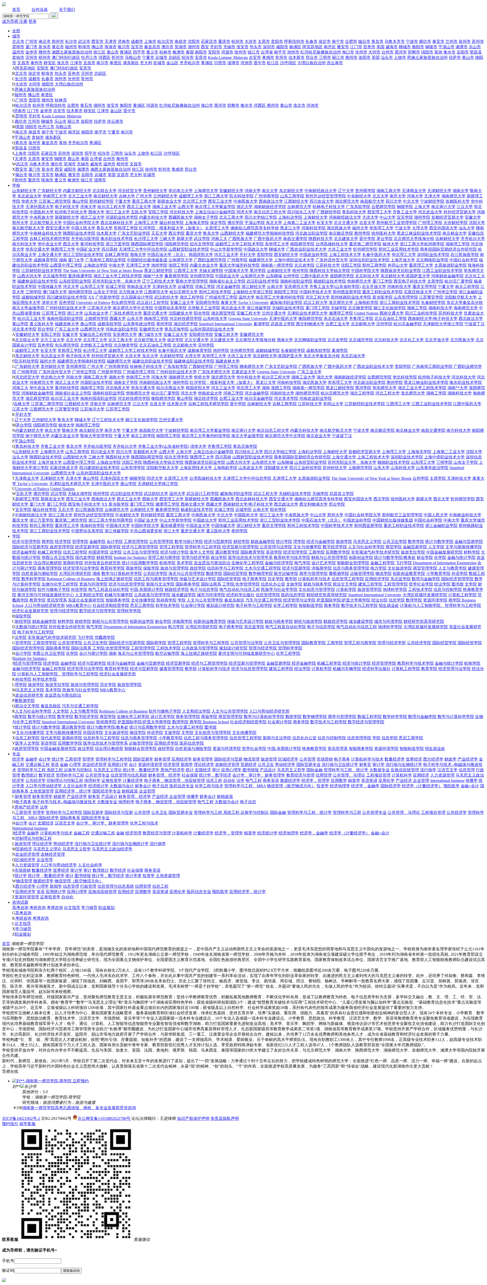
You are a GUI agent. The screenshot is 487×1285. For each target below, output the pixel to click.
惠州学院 (362, 233)
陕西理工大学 (63, 249)
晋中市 (260, 63)
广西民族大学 (240, 238)
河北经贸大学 (130, 191)
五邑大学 (139, 212)
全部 (16, 31)
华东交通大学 (37, 249)
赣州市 (45, 52)
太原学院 (435, 281)
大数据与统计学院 (31, 627)
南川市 (102, 63)
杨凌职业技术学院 (197, 509)
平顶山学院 (255, 222)
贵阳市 (277, 41)
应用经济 (421, 775)
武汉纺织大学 (166, 297)
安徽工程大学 (248, 313)
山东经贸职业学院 (75, 281)
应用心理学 (231, 770)
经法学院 (442, 584)
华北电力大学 (180, 191)
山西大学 (186, 206)
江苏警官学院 (431, 297)
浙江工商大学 (216, 196)
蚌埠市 (84, 47)
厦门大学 (76, 260)
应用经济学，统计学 (73, 791)
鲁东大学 (211, 233)
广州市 (31, 41)
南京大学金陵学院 (28, 308)
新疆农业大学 (169, 201)
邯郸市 (414, 52)
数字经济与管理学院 (97, 611)
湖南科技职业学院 (296, 281)
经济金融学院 (24, 552)
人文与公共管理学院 (205, 600)
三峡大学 (167, 238)
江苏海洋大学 (99, 308)
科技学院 (79, 589)
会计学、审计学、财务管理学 (258, 775)
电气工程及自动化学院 (108, 589)
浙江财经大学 (253, 286)
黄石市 (58, 47)
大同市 (374, 52)
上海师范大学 (206, 191)
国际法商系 (211, 584)
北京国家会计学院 (137, 297)
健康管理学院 (171, 668)
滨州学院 (384, 324)
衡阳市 (418, 47)
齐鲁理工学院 (361, 318)
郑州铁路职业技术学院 (351, 297)
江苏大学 (20, 409)
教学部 (291, 579)
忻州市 (118, 57)
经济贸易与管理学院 (240, 547)
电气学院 (302, 563)
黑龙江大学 (290, 228)
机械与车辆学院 (119, 595)
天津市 (111, 41)
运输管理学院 (362, 573)
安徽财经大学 (231, 191)
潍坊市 (167, 47)
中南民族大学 (245, 201)
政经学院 (198, 568)
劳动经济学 (285, 764)
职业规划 (106, 907)
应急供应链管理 (405, 770)
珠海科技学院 (92, 525)
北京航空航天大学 (45, 222)
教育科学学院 (112, 568)
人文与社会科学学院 (366, 547)
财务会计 (143, 786)
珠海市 (111, 47)
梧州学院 (300, 270)
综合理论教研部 (47, 563)
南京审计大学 (443, 206)
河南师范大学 (41, 382)
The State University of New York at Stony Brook (103, 270)
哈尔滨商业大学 (170, 388)
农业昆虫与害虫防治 (212, 563)
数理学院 (414, 600)
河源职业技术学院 (122, 217)
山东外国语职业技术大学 (212, 329)
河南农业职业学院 (122, 329)
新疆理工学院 (27, 499)
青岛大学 (104, 228)
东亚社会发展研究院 (86, 600)
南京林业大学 (454, 233)
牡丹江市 (89, 57)
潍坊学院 (235, 222)
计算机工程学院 (462, 595)
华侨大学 (29, 201)
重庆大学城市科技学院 (239, 265)
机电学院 (167, 563)
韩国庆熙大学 (201, 254)
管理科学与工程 (70, 775)
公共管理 (307, 759)
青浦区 (207, 63)
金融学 (31, 759)
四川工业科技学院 (421, 313)
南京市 (45, 41)
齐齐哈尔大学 (473, 238)
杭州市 (237, 41)
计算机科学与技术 (314, 579)
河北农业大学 (430, 212)
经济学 (18, 759)
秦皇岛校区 (234, 600)
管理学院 (80, 541)
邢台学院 (46, 329)
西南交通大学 (391, 313)
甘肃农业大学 (243, 372)
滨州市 (31, 57)
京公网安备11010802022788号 (104, 1118)
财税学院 (104, 557)
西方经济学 (433, 759)
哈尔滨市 (165, 41)
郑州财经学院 (101, 201)
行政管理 (88, 886)
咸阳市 (282, 47)
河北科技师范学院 (185, 318)
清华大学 (50, 302)
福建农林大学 (67, 324)
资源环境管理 (150, 764)
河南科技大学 (399, 286)
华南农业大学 (139, 286)
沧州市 (361, 52)
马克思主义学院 (367, 541)
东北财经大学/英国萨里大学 (405, 276)
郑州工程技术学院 (215, 292)
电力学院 (378, 568)
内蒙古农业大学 (204, 265)
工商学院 (316, 552)
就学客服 (27, 1124)
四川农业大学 (321, 201)
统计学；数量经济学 (141, 770)
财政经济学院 (177, 589)
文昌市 (23, 63)
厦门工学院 (382, 281)
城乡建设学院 (183, 595)
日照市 (220, 63)
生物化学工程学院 (247, 563)
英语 (55, 764)
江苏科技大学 (328, 265)
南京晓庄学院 (341, 233)
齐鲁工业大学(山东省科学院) (335, 286)
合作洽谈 (39, 9)
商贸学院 (394, 547)
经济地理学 (340, 786)
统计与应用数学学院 (140, 563)
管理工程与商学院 (164, 557)
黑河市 (401, 52)
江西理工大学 (185, 270)
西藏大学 (118, 318)
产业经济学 (468, 759)
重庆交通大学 (155, 313)
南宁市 (338, 41)
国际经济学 (390, 786)
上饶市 (400, 57)
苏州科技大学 (450, 313)
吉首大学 (367, 222)
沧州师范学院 (202, 276)
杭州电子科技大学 (71, 212)
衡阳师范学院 (310, 318)
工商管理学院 (136, 541)
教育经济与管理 (300, 775)
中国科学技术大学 (315, 292)
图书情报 (250, 770)
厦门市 (31, 47)
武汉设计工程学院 (152, 302)
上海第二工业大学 (299, 222)
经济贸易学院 (87, 547)
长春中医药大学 (376, 254)
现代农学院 (85, 557)
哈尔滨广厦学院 (458, 281)
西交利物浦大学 (310, 324)
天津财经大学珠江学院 (443, 324)
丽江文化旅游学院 (389, 308)
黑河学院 (258, 270)
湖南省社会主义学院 (227, 281)
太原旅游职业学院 (450, 265)
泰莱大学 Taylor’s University (245, 302)
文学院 (471, 584)
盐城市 (159, 63)
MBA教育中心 (79, 605)
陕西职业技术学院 (79, 233)
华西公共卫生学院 (58, 557)
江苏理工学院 (54, 313)
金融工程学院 (382, 563)
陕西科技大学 (320, 238)
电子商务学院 (254, 579)
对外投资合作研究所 (102, 563)
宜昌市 (89, 63)
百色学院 (67, 302)
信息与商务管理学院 (351, 568)
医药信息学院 (293, 595)
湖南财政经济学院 (270, 206)
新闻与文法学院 (160, 584)
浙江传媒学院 (259, 308)
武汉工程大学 (315, 302)
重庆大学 (194, 233)
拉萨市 (455, 57)
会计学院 (115, 541)
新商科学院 (73, 563)
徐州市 (240, 52)
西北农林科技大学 (116, 222)
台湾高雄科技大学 (332, 244)
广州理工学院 (430, 222)
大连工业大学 (340, 249)
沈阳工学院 (351, 265)
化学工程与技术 (209, 786)
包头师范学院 (123, 302)
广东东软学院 (358, 206)
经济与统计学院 (174, 552)
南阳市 (201, 52)
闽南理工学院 (156, 318)
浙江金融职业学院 (441, 525)
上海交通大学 (50, 254)
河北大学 (71, 286)
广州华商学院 (267, 196)
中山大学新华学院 (226, 249)
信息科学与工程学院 (225, 568)
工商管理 (73, 759)
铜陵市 (431, 47)
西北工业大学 (139, 206)
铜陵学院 (405, 206)
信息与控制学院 (447, 589)
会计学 (45, 759)
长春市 (311, 41)
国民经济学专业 (106, 791)
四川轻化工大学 (301, 212)
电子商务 (342, 759)
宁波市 (412, 41)
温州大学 (246, 297)
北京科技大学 (367, 276)
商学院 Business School (209, 722)
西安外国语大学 (443, 228)
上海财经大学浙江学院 (252, 292)
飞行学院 (404, 563)
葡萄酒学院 (339, 573)
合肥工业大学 (337, 324)
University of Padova (93, 302)
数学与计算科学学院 (456, 716)
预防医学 (451, 786)
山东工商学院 (292, 196)
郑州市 (58, 41)
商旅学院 (134, 568)
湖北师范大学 (347, 201)
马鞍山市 (133, 57)
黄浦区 (126, 52)
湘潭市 (462, 47)
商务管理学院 (50, 568)
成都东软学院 (109, 324)
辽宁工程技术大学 (158, 281)
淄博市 (233, 63)
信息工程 (214, 780)
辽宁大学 (346, 191)
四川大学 (394, 201)
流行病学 (428, 770)
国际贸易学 (143, 759)
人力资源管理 (442, 775)
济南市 (124, 41)
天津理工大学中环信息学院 (143, 249)
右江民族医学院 (464, 254)
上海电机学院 (366, 302)
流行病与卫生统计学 (340, 764)
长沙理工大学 (146, 238)
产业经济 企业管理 (412, 780)
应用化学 (386, 780)
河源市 (227, 52)
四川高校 (109, 249)
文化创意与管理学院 (317, 589)
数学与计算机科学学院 (121, 573)
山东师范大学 (252, 276)
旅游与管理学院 (174, 568)
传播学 (471, 780)
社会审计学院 (193, 605)
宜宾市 (137, 47)
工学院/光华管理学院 (241, 584)
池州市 (293, 52)
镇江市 (254, 52)
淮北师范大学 (341, 302)
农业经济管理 (94, 764)
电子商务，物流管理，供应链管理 (174, 780)
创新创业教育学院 (409, 573)
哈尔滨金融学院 (407, 324)
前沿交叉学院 (345, 584)
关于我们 (67, 9)
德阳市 (48, 84)
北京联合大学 (104, 191)
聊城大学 (277, 249)
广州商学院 (237, 260)
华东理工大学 (381, 228)
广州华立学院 (445, 292)
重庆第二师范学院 (365, 244)
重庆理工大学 (421, 265)
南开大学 (398, 196)
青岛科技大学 (354, 212)
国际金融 (314, 770)
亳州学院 (164, 324)
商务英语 (271, 780)
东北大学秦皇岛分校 (464, 302)
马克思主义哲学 (291, 770)
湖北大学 (244, 206)
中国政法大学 (256, 249)
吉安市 (255, 57)
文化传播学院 (143, 600)
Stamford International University (225, 324)
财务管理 (162, 759)
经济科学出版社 (240, 595)
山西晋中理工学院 (66, 265)
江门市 (356, 47)
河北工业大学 (226, 254)
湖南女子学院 (206, 217)
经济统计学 (98, 786)
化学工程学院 (285, 605)
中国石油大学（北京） (167, 254)
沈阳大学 (477, 222)
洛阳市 (364, 57)
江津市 (76, 63)
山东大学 (135, 318)
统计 (190, 770)
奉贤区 (116, 63)
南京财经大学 (105, 196)
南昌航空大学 (372, 201)
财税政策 (130, 791)
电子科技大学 (67, 206)
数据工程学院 (369, 716)
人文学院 (436, 547)
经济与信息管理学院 (127, 584)
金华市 (31, 52)
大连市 (251, 41)
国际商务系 (70, 818)
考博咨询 (55, 907)
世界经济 (414, 759)
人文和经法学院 (89, 595)
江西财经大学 (296, 201)
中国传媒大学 (50, 286)
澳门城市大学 (55, 292)
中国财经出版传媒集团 (147, 260)
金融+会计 (470, 786)
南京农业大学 (233, 308)
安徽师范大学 (151, 329)
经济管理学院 (295, 552)
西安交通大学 (58, 228)
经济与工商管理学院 (140, 547)
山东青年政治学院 (139, 324)
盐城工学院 (116, 286)
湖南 (63, 260)
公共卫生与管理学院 (141, 552)
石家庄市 (209, 41)
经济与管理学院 (26, 541)
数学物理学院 (261, 573)
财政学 (450, 759)
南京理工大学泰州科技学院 (280, 297)
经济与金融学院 (320, 541)
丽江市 (338, 57)
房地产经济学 (172, 770)
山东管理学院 (406, 297)
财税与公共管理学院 (329, 557)
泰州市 (36, 63)
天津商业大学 (414, 191)
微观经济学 (290, 780)
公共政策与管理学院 (152, 595)
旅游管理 (269, 759)
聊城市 (405, 47)
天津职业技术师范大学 (307, 313)
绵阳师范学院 (176, 244)
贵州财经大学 (155, 191)
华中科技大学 (248, 377)
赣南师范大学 (251, 366)
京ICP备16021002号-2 (21, 1118)
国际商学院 (110, 547)
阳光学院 (202, 313)
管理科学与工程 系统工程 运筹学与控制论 (54, 770)
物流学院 (383, 573)
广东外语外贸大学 (332, 260)
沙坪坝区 (288, 63)
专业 (16, 754)
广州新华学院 (107, 297)
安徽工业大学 (182, 302)
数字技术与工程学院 (359, 605)
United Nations (366, 313)
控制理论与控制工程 (65, 780)
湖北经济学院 (185, 324)
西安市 (97, 41)
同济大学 (244, 212)
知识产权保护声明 (193, 1118)
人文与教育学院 (452, 568)
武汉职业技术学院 (263, 281)
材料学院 (472, 552)
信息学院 (397, 600)
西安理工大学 (379, 212)
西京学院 (176, 233)
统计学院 (284, 541)
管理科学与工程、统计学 (346, 770)
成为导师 (10, 21)
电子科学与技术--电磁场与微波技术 (64, 802)
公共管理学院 (161, 541)
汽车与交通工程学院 (264, 600)
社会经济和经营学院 (111, 605)
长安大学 (325, 222)
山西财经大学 (232, 233)
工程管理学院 (396, 584)
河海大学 (415, 196)
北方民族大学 (131, 292)
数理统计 (29, 775)
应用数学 (339, 780)
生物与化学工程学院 (60, 584)
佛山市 (97, 47)
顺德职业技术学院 (330, 281)
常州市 (281, 57)
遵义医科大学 (41, 324)
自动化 (229, 780)
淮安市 (242, 47)
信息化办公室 (273, 584)
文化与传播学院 (307, 547)
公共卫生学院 (394, 541)
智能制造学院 (311, 605)
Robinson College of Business (71, 579)
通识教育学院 (227, 552)
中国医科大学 (41, 212)
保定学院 (218, 222)
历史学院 (276, 579)
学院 (16, 536)
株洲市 (178, 52)
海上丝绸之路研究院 (114, 579)
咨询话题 (20, 902)
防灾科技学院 (241, 196)
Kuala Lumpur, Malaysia (228, 57)
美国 (380, 47)
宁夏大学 (123, 201)
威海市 (392, 47)
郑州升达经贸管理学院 (325, 196)
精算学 (354, 780)
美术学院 (185, 563)
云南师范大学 (180, 260)
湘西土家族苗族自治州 (72, 52)
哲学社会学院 (421, 584)
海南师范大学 (466, 308)
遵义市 (152, 52)
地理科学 (92, 780)
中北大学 (411, 201)
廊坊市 (425, 41)
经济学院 (63, 541)
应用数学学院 (338, 552)
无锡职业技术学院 (288, 308)
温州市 (18, 52)
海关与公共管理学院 (186, 573)
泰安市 (438, 41)
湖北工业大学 (92, 217)
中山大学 (387, 217)
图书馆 (457, 584)
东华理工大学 (277, 244)
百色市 (369, 47)
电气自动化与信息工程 (239, 589)
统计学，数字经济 (215, 775)
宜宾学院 (405, 217)
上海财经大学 (315, 217)
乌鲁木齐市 (395, 41)
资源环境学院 (435, 600)
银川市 (124, 47)
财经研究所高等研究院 (326, 595)
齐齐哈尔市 (190, 63)
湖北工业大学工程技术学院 (117, 276)
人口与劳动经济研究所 (44, 605)
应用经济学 (181, 759)
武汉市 (84, 41)
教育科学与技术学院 (292, 557)
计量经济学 (133, 780)
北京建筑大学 (346, 238)
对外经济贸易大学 (459, 212)
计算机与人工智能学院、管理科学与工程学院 (440, 605)
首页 (16, 9)
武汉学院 (202, 238)
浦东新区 (131, 63)
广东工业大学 (67, 329)
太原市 (264, 41)
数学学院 (416, 541)
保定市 (325, 41)
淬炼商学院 (321, 568)
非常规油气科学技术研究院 (375, 552)
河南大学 (253, 191)
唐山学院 (88, 324)
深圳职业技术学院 (433, 254)
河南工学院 (205, 286)
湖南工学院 (417, 308)
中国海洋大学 (236, 270)
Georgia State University (248, 318)
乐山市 (475, 47)
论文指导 (72, 907)
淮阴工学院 (178, 265)
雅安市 (343, 47)
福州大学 (360, 228)
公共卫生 (266, 764)
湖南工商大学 (388, 191)
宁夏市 (148, 57)
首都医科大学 (457, 201)
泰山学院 (80, 201)
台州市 (387, 52)
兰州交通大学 (274, 313)
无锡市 (229, 47)
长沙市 (71, 41)
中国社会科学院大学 (81, 222)
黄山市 (468, 57)
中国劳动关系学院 (170, 308)
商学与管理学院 (313, 573)
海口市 (348, 52)
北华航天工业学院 (204, 308)
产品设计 (268, 770)
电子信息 (160, 786)
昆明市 (18, 47)
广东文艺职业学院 (134, 233)
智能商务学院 (118, 600)
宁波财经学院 (432, 201)
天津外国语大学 (39, 206)
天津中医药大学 (283, 318)
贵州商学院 (365, 191)
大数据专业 (379, 770)
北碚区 (174, 57)
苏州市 (478, 41)
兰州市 (451, 41)
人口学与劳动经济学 (43, 786)
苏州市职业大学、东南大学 (116, 281)
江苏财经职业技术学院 (41, 270)
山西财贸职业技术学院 (188, 249)
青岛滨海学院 (176, 329)
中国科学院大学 (365, 270)
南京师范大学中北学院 (133, 308)
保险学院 (151, 568)
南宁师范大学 (37, 436)
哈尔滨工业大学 (31, 318)
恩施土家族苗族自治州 (427, 57)
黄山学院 (20, 324)
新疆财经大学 (67, 217)
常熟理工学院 (126, 228)
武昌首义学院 (283, 324)
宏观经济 (203, 770)
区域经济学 (288, 759)
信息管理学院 (268, 595)
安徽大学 (473, 217)
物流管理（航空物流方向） (291, 786)
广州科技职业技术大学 (66, 308)
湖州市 (194, 47)
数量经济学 (395, 759)
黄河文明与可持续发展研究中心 (45, 595)
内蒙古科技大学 (153, 217)
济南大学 (88, 206)
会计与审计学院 (93, 653)
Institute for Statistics (130, 557)
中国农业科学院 (313, 254)
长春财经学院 (433, 302)
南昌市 (181, 41)
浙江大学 (75, 313)
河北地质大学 (118, 388)
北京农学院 (304, 265)
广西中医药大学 (268, 238)
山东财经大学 (24, 191)
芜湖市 (181, 47)
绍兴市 (188, 57)
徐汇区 (99, 52)
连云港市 (335, 63)
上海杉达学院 (290, 217)
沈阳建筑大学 (180, 313)
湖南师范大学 (453, 196)
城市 (16, 36)
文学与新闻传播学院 (463, 547)
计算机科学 (402, 775)
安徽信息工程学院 (95, 334)
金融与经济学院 (279, 563)
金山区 (172, 63)
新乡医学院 (382, 297)
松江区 (273, 63)
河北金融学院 (228, 286)
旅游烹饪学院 (413, 552)
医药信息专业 (181, 786)
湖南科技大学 (440, 308)
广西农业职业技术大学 (306, 249)
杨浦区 (295, 47)
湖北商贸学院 (223, 313)
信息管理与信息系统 (129, 775)
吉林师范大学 (299, 206)
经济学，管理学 (315, 780)
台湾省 (267, 52)
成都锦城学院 (33, 297)
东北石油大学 (336, 318)
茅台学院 (384, 238)
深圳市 (269, 47)
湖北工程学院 (192, 297)
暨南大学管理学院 (192, 281)
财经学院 (241, 541)
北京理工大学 (195, 201)
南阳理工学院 (286, 292)
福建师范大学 (261, 260)
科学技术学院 (167, 605)
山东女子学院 (105, 292)
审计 (216, 770)
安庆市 (201, 57)
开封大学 (247, 254)
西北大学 (71, 244)
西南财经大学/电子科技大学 (433, 318)
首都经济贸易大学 (447, 217)
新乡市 (45, 47)
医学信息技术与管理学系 (250, 557)
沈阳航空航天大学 (460, 297)
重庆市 (224, 41)
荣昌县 (476, 52)
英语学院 (274, 552)
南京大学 (270, 191)
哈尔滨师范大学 (183, 292)
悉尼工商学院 (142, 605)
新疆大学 (185, 238)
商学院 (48, 541)
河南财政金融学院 (447, 276)
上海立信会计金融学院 (215, 212)
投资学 (323, 786)
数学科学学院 (33, 579)
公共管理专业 (97, 775)
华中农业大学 (50, 244)
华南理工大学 (55, 196)
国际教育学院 (252, 552)
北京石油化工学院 (390, 318)
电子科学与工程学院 (254, 605)
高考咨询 (20, 907)
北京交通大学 (346, 222)
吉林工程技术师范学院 (49, 238)
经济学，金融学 (365, 786)
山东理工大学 (92, 286)
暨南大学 (70, 430)
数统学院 (214, 573)
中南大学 (117, 265)
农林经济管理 (227, 764)
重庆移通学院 (80, 276)
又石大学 (159, 233)
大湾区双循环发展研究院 (425, 595)
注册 (23, 21)
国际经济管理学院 (457, 579)
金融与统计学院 (461, 557)
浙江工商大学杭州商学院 (422, 244)
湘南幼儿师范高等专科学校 (254, 228)
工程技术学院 (420, 589)
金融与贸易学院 (469, 541)
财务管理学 (203, 759)
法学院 (116, 552)
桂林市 (165, 52)
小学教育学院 (438, 573)
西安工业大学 (220, 201)
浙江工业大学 (118, 212)
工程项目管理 (378, 775)
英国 (376, 57)
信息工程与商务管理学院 (156, 579)
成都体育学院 (45, 260)
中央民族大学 (41, 217)
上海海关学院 (197, 222)
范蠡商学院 (105, 637)
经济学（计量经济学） (422, 786)
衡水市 (449, 52)
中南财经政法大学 (320, 191)
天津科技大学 (164, 286)
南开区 (330, 47)
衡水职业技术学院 (116, 238)
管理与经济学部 (195, 557)
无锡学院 (339, 308)
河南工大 (219, 238)
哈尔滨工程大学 (111, 206)
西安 (205, 47)
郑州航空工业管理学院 (396, 222)
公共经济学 (35, 780)
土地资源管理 (41, 791)
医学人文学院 (202, 552)
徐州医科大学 (383, 233)
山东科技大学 (215, 318)
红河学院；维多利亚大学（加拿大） (171, 228)
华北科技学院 (405, 377)
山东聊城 (274, 276)
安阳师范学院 (207, 302)
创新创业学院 (361, 557)
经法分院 (379, 600)
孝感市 (268, 57)
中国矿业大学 (88, 249)
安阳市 (214, 52)
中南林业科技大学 (45, 233)
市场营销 (325, 759)
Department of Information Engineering (444, 563)
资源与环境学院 (93, 584)
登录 (32, 21)
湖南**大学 (153, 276)
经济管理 (171, 764)
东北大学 (274, 222)
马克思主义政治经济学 (112, 849)
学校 (16, 185)
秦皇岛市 (152, 47)
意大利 (146, 63)
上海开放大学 (403, 260)
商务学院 (332, 605)
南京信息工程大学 (270, 212)
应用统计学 (118, 764)
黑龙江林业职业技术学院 (419, 233)
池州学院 (159, 265)
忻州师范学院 (365, 249)
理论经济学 (204, 764)
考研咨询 (37, 907)
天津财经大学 (439, 191)
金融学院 (97, 541)
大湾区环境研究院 (75, 573)
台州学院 (291, 276)
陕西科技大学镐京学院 (329, 270)
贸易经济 (248, 764)
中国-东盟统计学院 (147, 589)
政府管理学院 (62, 547)
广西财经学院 (329, 212)
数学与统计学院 (189, 541)
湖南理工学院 (457, 244)
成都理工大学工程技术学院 (239, 244)
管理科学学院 (129, 611)
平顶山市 (446, 47)
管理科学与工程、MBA (245, 786)
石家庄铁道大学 (418, 292)
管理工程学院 (171, 547)
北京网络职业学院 (432, 260)
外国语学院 (98, 552)
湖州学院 (422, 217)
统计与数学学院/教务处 (395, 557)
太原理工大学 (217, 228)
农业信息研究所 (29, 695)
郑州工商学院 (374, 265)
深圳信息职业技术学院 (369, 260)
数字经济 (47, 775)
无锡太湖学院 (211, 270)
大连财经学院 (455, 222)
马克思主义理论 (107, 770)
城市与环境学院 (211, 595)
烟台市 (364, 41)
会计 (133, 764)
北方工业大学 (80, 196)
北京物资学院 (360, 308)
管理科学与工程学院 (203, 547)
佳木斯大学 (106, 233)
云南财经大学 (279, 270)
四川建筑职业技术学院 (67, 297)
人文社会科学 (75, 786)
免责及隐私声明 (225, 1118)
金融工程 (82, 833)
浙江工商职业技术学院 (399, 302)
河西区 (104, 57)
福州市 (71, 47)
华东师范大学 (384, 388)
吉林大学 (127, 196)
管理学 (88, 759)
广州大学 (144, 196)
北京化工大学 (411, 340)
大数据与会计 (122, 786)
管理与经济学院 (64, 611)
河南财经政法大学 (345, 217)
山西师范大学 (92, 329)
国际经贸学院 (235, 573)
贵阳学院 (265, 254)
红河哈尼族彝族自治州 (320, 52)
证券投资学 (111, 780)
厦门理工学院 (317, 308)
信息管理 (467, 770)
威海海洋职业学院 (286, 302)
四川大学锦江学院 (261, 217)
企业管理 (147, 791)
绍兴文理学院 (202, 244)
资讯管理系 (57, 600)
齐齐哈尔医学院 (85, 238)
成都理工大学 (191, 196)
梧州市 (45, 57)
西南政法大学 (271, 201)
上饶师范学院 (96, 318)
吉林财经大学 (447, 238)
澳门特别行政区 (66, 57)
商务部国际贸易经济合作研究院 (448, 249)
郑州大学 (20, 222)
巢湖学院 (261, 324)
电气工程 (254, 780)
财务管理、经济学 (164, 775)
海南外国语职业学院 (65, 318)
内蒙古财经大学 (77, 191)
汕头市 (387, 57)
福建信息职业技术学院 (152, 361)
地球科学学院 (395, 589)
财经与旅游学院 (308, 621)
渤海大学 (138, 254)
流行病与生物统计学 (404, 764)
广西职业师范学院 (210, 260)
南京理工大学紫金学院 (215, 206)
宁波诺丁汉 (474, 324)
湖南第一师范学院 (277, 265)
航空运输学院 (286, 573)
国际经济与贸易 (228, 759)
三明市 (325, 57)
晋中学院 (367, 238)
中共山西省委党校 (146, 531)
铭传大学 (390, 244)
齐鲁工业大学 (405, 212)
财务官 (365, 764)
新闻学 (187, 764)
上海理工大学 (146, 222)
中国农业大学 (227, 276)
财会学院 (425, 557)
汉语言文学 (447, 770)
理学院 (299, 541)
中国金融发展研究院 (444, 552)
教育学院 (37, 600)
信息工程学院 (75, 552)
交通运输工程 (37, 764)
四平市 (139, 52)
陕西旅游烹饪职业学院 (400, 270)
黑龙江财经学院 (158, 270)
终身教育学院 (314, 748)
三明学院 (33, 292)
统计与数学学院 (439, 541)
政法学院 (219, 557)
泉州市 (465, 41)
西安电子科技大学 (410, 281)
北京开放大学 (374, 286)
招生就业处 (389, 605)
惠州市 (351, 57)
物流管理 (252, 759)
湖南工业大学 (164, 206)
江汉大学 (465, 206)
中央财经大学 (359, 196)
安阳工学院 (158, 212)
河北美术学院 (24, 329)
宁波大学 (403, 228)
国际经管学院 (229, 579)
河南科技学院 (313, 228)
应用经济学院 (377, 579)
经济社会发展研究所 (30, 611)
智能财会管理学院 (353, 563)
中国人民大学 (83, 228)
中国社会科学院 (463, 260)
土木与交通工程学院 (263, 568)
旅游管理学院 (369, 589)
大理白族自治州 (311, 63)
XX (91, 297)
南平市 (280, 52)
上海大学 (422, 206)
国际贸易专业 (308, 764)
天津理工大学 (138, 265)
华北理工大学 (404, 254)
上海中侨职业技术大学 (294, 260)
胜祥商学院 (166, 600)
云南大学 (275, 286)
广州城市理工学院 (221, 297)
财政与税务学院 (317, 584)
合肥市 (351, 41)
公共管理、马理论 (349, 775)
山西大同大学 (29, 276)
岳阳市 (463, 52)
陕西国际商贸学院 (147, 244)
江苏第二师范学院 (55, 201)
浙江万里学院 (118, 244)
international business (447, 780)
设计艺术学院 (323, 563)
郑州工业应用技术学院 (398, 249)
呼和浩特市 (294, 41)
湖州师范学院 (80, 292)
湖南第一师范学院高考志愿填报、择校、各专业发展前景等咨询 (79, 1108)
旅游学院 (344, 541)
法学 (240, 780)
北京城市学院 (55, 276)
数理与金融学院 (426, 579)
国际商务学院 (188, 584)
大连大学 (370, 217)
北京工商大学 (231, 217)
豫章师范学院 (176, 276)
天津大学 (432, 196)
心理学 (75, 764)
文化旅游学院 (400, 568)
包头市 (256, 47)
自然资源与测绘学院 (39, 573)
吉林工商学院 (117, 254)
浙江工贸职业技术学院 (83, 254)
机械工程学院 (50, 552)
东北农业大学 (29, 196)
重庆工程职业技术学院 (382, 292)
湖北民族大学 (339, 228)
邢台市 (312, 57)
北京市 (18, 41)
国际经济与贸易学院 (30, 547)
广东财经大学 (50, 191)
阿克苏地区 (312, 47)
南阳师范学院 (302, 244)
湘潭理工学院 (341, 313)
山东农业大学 (96, 313)
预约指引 (10, 1124)
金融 (64, 764)
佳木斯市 (296, 57)
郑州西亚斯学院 (347, 292)
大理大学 (420, 228)
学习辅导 (89, 907)
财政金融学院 (263, 541)
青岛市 (377, 41)
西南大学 (96, 212)
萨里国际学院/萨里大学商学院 (343, 600)
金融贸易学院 (415, 547)
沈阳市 (194, 41)
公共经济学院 (155, 573)
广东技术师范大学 (126, 313)
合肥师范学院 (383, 206)
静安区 (50, 63)
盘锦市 (18, 57)
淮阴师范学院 (342, 276)
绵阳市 (427, 52)
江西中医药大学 (314, 276)
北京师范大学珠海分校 (414, 238)
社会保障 (190, 775)
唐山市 (113, 52)
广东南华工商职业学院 (105, 260)
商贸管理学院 (425, 568)
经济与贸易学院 (218, 541)
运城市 (161, 57)
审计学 (378, 764)
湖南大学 (461, 191)
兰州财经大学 (165, 196)
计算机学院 (346, 589)
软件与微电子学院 (54, 589)
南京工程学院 (467, 286)
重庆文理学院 (424, 286)
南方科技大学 (24, 244)
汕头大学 (467, 228)
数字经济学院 (335, 547)
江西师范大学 (156, 292)
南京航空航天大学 (28, 228)
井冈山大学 (398, 265)
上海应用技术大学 (196, 468)
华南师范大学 (359, 281)
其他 (438, 52)
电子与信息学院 (204, 589)
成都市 (137, 41)
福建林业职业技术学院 (37, 281)
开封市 (216, 47)
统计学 (58, 759)
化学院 (440, 557)
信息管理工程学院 (348, 579)
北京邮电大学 (363, 324)
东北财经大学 (291, 191)
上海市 (150, 41)
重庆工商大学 (144, 201)
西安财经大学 (286, 254)
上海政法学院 (95, 265)
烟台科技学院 (171, 222)
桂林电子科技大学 (328, 206)
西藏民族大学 (180, 217)
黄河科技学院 (92, 244)
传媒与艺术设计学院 (197, 579)
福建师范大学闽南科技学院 (270, 233)
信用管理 (324, 775)
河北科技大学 (181, 212)
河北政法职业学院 (311, 233)
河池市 (246, 63)
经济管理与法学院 (299, 600)
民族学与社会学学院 (279, 589)
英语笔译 (369, 780)
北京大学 (380, 196)
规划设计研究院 (220, 605)
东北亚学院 (400, 579)
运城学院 (186, 286)
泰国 (190, 52)
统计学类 (133, 875)
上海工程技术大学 (345, 254)
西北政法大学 (471, 318)
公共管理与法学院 (276, 547)
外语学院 (459, 573)
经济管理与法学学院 (81, 568)
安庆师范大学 (296, 286)
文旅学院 (294, 584)
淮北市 (63, 63)
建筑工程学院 (370, 584)
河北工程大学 (317, 297)
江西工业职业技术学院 (442, 270)
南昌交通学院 (295, 238)
